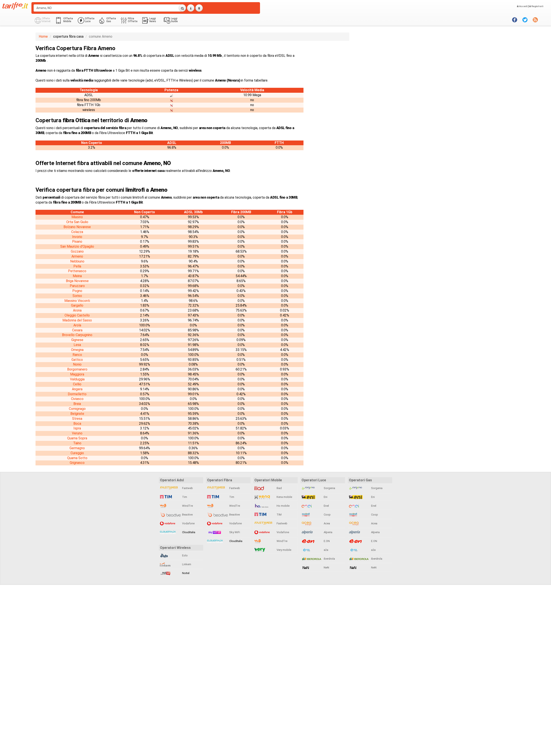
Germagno (77, 448)
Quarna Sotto (77, 458)
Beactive (187, 514)
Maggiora (77, 374)
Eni (325, 497)
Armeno (77, 256)
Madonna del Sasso (77, 320)
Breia (77, 404)
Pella (77, 266)
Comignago (77, 409)
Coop (327, 514)
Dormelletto (77, 394)
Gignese (77, 340)
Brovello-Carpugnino (77, 335)
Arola (77, 325)
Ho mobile (282, 505)
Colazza (77, 232)
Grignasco (77, 463)
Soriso (77, 296)
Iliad (279, 488)
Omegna (77, 350)
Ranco (77, 355)
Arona (77, 310)
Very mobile (283, 549)
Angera (77, 389)
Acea (326, 523)
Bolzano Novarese (77, 227)
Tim (184, 497)
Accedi (522, 6)
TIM (279, 514)
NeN (326, 567)
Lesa (77, 345)
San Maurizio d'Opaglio (77, 246)
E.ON (326, 541)
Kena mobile (284, 497)
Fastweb (187, 488)
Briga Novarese (77, 281)
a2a (325, 549)
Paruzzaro (77, 286)
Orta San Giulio (77, 222)
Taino (77, 443)
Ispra (77, 428)
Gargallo (77, 305)
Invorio (77, 237)
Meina (77, 276)
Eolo (184, 555)
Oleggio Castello (77, 315)
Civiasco (77, 399)
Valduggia (77, 379)
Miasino (77, 217)
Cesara (77, 330)
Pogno (77, 291)
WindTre (187, 505)
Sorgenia (329, 488)
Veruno (77, 433)
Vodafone (188, 523)
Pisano (77, 241)
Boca (77, 424)
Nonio (77, 364)
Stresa (77, 419)
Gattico (77, 360)
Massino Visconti (77, 301)
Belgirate (77, 414)
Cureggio (77, 453)
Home (43, 36)
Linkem (186, 564)
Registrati (537, 6)
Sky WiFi (234, 532)
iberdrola (329, 558)
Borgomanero (77, 369)
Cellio (77, 384)
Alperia (327, 532)
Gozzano (77, 251)
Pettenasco (77, 271)
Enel (326, 505)
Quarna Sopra (77, 438)
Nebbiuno (77, 261)
